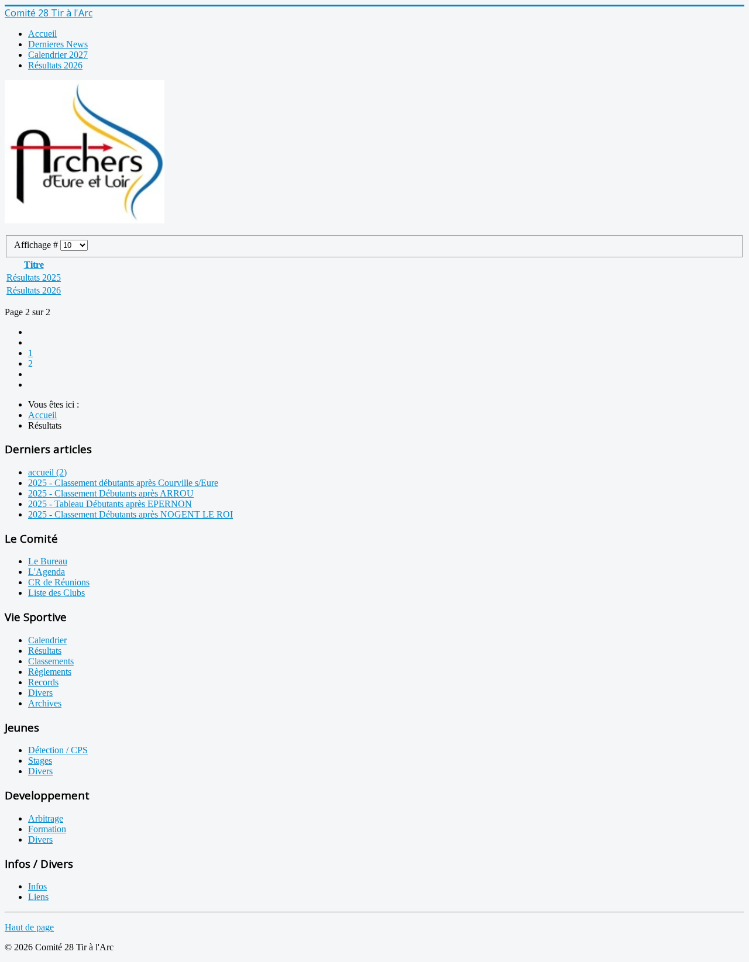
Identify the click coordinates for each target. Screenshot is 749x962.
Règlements (49, 672)
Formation (47, 829)
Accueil (42, 34)
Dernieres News (58, 44)
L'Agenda (46, 572)
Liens (38, 897)
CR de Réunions (59, 582)
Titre (34, 265)
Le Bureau (47, 561)
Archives (44, 703)
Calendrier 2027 (58, 55)
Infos (37, 886)
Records (43, 682)
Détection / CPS (58, 750)
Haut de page (29, 927)
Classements (51, 661)
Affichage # (37, 245)
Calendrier (47, 640)
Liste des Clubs (56, 593)
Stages (40, 761)
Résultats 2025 (33, 277)
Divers (40, 693)
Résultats (44, 651)
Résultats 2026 (55, 65)
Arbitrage (45, 818)
